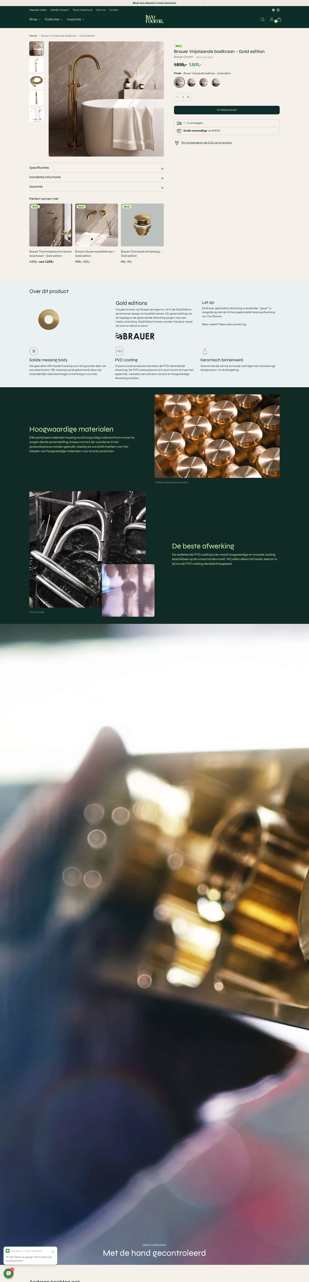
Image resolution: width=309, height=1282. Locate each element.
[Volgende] (203, 3)
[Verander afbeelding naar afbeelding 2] (36, 65)
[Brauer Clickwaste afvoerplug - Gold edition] (142, 225)
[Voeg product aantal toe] (177, 97)
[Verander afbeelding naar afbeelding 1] (36, 48)
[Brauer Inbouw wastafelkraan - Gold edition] (96, 225)
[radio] (179, 82)
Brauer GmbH (183, 57)
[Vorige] (106, 3)
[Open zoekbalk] (262, 19)
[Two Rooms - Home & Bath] (154, 19)
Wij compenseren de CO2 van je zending (206, 142)
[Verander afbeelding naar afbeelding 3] (36, 81)
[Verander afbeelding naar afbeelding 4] (36, 98)
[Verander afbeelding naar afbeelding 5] (36, 114)
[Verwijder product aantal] (188, 97)
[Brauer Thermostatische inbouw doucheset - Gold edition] (50, 225)
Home (33, 35)
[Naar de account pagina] (270, 19)
